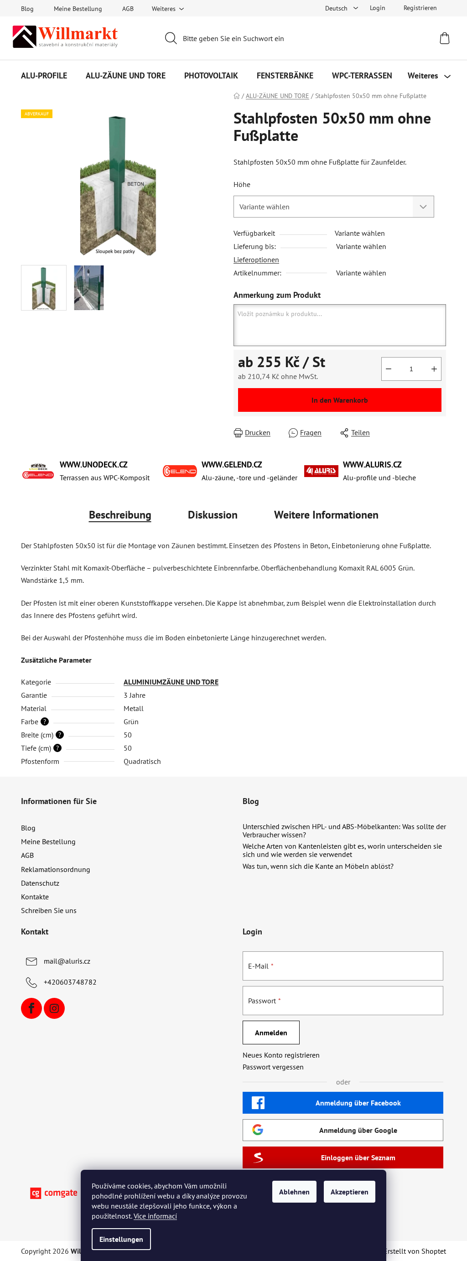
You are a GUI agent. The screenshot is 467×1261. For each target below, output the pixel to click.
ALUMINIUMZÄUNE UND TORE (171, 681)
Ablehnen (294, 1191)
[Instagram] (54, 1008)
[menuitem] (44, 75)
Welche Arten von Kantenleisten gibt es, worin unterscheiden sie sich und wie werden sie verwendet (342, 850)
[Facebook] (31, 1008)
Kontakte (35, 896)
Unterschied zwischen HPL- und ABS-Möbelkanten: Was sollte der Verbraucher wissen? (344, 831)
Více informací (155, 1215)
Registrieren (420, 8)
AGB (128, 9)
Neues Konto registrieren (281, 1054)
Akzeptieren (349, 1191)
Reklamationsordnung (55, 869)
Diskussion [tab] (213, 515)
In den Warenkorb (339, 400)
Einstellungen (121, 1239)
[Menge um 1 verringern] (388, 369)
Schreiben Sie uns (49, 910)
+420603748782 (70, 981)
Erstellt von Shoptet (415, 1251)
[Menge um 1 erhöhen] (434, 369)
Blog (27, 9)
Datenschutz (40, 882)
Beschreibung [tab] (120, 515)
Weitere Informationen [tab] (326, 515)
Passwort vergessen (273, 1066)
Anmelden (271, 1032)
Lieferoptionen (256, 259)
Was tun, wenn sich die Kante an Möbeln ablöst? (318, 866)
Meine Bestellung (78, 9)
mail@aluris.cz (67, 960)
